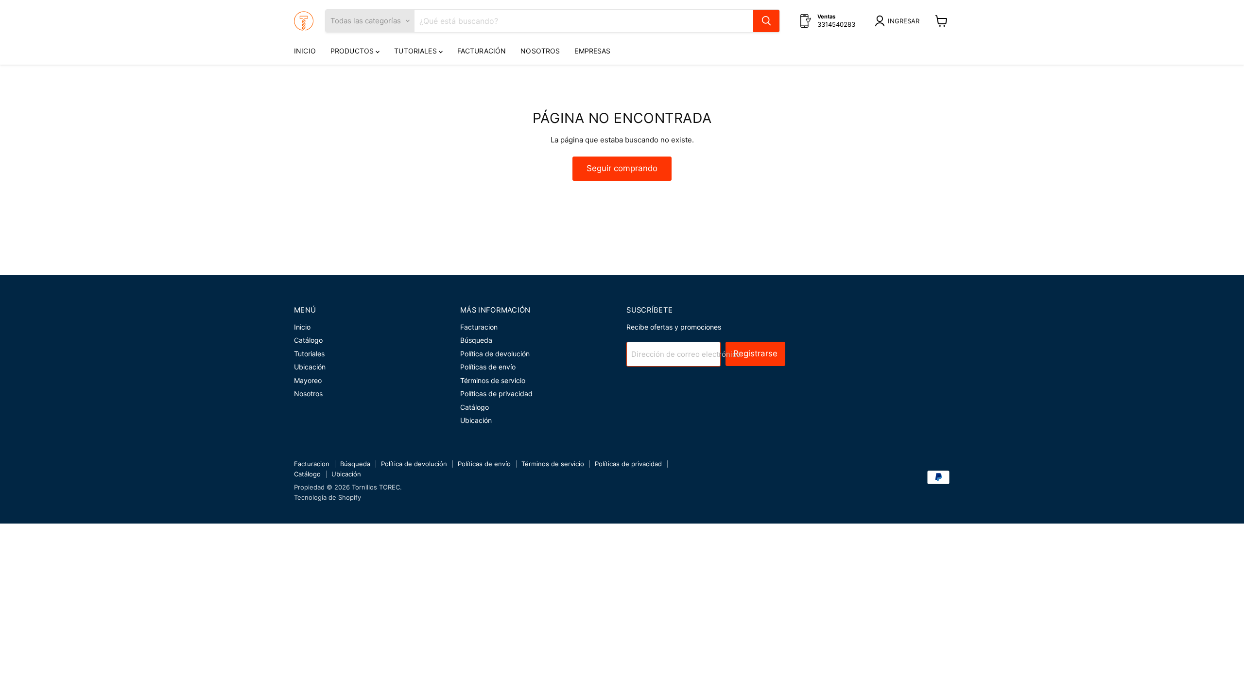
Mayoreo (308, 380)
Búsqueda (476, 340)
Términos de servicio (492, 380)
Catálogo (308, 340)
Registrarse (755, 353)
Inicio (305, 51)
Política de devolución (495, 354)
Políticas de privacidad (496, 393)
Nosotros (540, 51)
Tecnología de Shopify (327, 497)
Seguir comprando (622, 168)
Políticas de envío (488, 367)
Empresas (592, 51)
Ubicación (310, 367)
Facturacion (479, 327)
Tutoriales (416, 51)
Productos (353, 51)
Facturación (481, 51)
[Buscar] (766, 21)
